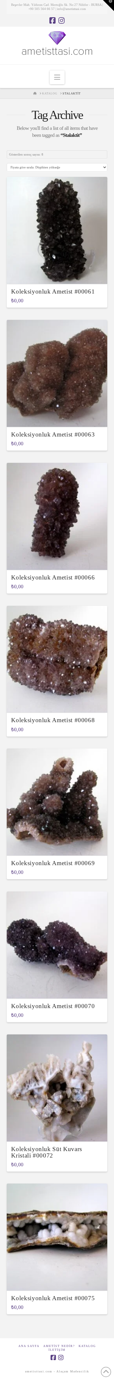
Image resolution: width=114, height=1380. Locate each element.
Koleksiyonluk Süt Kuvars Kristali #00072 (46, 1152)
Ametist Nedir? (59, 1346)
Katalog (87, 1346)
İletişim (57, 1349)
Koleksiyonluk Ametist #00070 (53, 1006)
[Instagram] (61, 20)
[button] (57, 77)
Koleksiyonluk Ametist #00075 (53, 1298)
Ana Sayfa (28, 1346)
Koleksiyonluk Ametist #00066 (53, 577)
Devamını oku (57, 274)
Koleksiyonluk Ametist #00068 (53, 720)
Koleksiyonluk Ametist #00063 (53, 434)
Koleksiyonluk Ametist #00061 (53, 291)
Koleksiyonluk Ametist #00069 (53, 863)
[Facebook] (52, 20)
